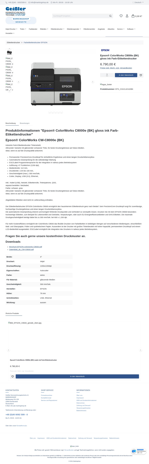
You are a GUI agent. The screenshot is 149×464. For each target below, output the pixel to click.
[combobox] (80, 16)
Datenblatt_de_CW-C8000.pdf (21, 250)
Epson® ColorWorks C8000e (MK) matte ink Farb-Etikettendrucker (33, 360)
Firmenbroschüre (46, 395)
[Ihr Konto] (127, 16)
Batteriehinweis (81, 410)
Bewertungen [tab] (24, 123)
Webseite (21, 22)
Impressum (80, 398)
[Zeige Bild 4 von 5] (58, 111)
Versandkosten (69, 450)
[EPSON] (105, 50)
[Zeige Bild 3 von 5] (55, 111)
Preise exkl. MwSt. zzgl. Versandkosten (116, 68)
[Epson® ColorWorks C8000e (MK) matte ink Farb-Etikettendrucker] (74, 338)
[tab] (12, 123)
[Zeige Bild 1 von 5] (49, 111)
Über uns (79, 395)
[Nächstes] (92, 81)
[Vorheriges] (18, 81)
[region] (51, 81)
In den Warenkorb (126, 75)
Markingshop (21, 19)
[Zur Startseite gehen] (21, 11)
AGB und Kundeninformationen (86, 400)
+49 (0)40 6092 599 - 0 (17, 414)
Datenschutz (81, 403)
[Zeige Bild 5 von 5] (61, 111)
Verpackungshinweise (83, 408)
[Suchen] (110, 16)
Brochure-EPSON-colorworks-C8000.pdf (25, 247)
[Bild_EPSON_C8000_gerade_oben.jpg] (55, 81)
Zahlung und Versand (83, 405)
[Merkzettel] (121, 16)
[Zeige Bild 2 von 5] (52, 111)
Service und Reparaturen (49, 400)
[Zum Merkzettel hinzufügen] (140, 75)
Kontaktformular (22, 425)
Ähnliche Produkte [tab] (12, 313)
